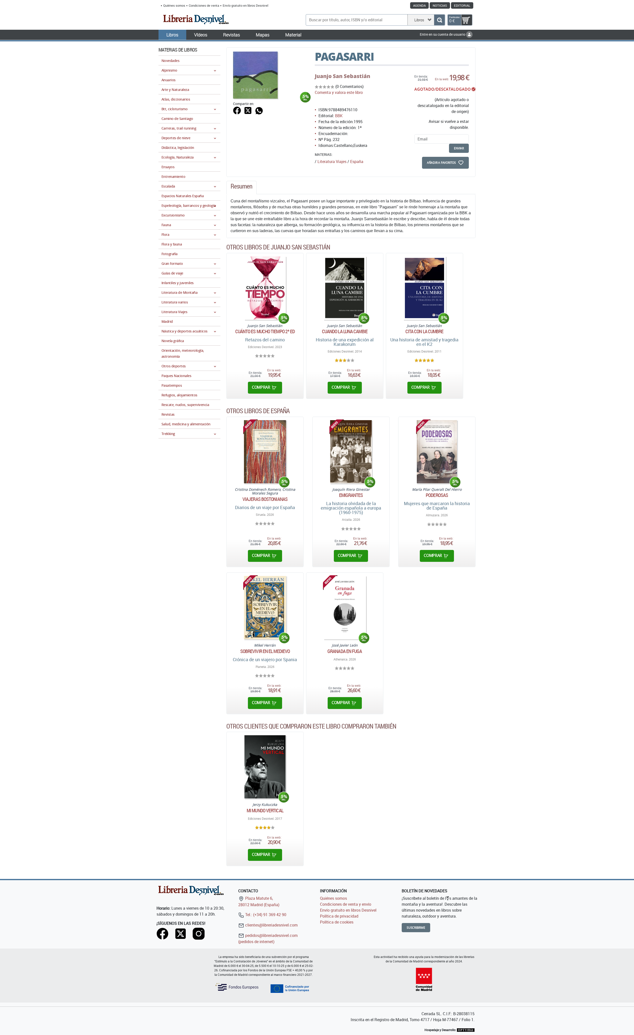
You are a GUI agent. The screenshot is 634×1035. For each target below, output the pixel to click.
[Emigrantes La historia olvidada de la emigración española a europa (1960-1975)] (351, 452)
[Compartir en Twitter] (248, 110)
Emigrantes (351, 495)
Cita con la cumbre (424, 331)
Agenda (419, 5)
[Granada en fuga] (344, 607)
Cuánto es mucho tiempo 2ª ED (265, 331)
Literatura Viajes (331, 161)
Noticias (440, 5)
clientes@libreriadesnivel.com (271, 925)
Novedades (170, 60)
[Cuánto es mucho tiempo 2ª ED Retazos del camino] (265, 288)
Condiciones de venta (204, 5)
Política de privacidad (339, 916)
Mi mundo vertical (265, 810)
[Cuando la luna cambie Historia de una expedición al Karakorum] (344, 288)
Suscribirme (416, 928)
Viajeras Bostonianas (265, 499)
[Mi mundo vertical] (265, 767)
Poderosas (437, 495)
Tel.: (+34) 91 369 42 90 (265, 914)
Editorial (462, 5)
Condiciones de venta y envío (345, 904)
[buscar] (439, 20)
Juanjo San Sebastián (342, 76)
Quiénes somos (174, 5)
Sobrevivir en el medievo (265, 651)
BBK (339, 115)
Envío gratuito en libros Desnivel (245, 5)
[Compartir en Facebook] (237, 110)
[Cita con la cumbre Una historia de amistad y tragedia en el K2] (424, 288)
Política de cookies (336, 922)
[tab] (241, 187)
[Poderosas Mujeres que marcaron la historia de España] (437, 452)
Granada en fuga (344, 651)
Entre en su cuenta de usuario (443, 34)
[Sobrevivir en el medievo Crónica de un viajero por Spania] (265, 607)
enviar (459, 148)
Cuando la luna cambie (345, 331)
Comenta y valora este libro (339, 92)
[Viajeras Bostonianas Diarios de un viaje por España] (265, 452)
